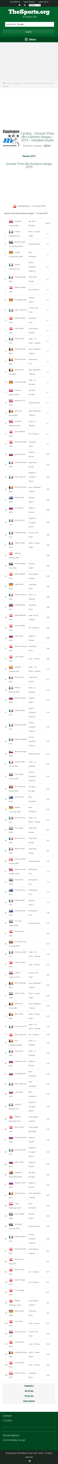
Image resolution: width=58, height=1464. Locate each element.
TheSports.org (29, 12)
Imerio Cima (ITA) (21, 1026)
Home (9, 83)
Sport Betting (15, 2)
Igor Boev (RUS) (20, 454)
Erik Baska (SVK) (20, 1073)
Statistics (29, 1385)
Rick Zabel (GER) (20, 300)
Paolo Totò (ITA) (20, 477)
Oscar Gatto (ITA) (21, 1084)
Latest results (43, 2)
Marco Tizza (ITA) (21, 310)
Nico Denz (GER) (20, 382)
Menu (32, 39)
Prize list (29, 1396)
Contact (8, 1420)
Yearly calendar (29, 2)
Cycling (17, 83)
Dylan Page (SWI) (21, 1034)
